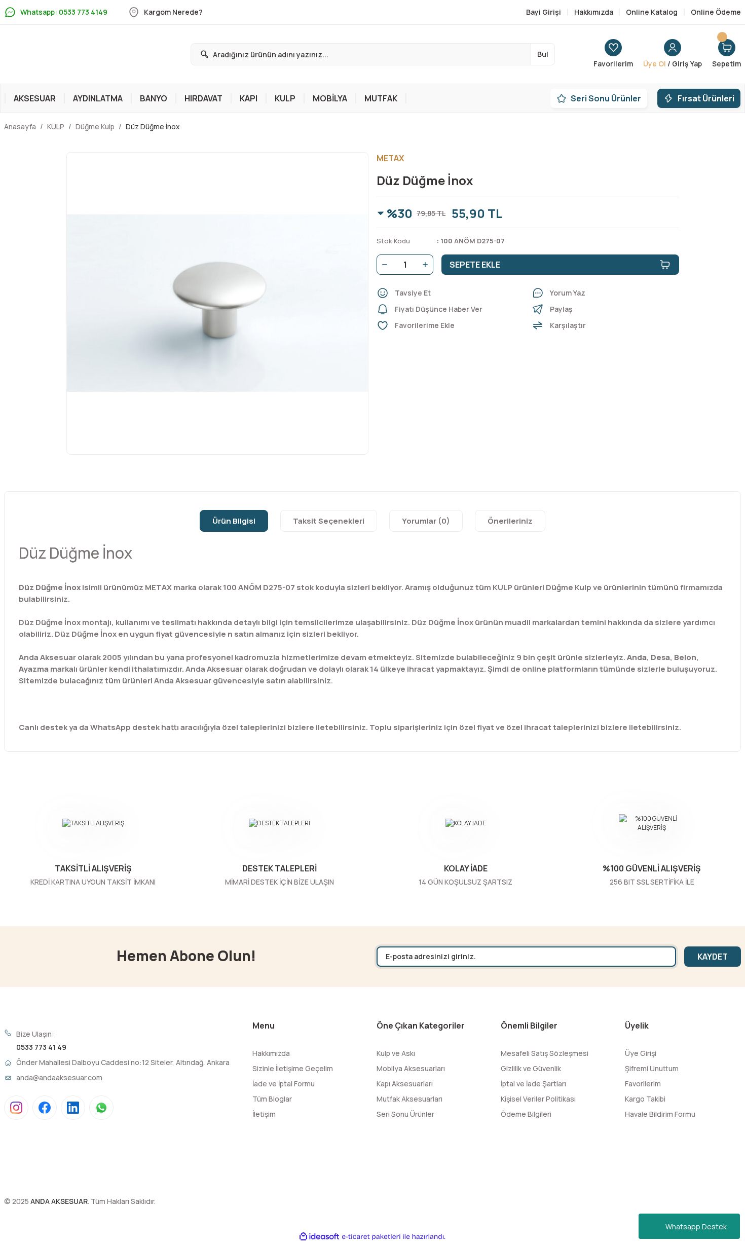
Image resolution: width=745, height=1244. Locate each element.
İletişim (264, 1114)
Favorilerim (643, 1083)
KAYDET (712, 956)
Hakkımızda (271, 1053)
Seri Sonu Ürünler (405, 1114)
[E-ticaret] (371, 1236)
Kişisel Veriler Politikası (538, 1099)
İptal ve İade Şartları (533, 1083)
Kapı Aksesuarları (405, 1083)
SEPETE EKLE (475, 264)
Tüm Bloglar (272, 1099)
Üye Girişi (640, 1053)
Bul (542, 54)
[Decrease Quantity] (383, 264)
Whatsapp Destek (696, 1226)
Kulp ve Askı (396, 1053)
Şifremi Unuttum (652, 1068)
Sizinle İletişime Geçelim (292, 1068)
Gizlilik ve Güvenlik (531, 1068)
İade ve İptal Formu (283, 1083)
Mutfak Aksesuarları (409, 1099)
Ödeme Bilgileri (526, 1114)
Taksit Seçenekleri (328, 521)
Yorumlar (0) (426, 521)
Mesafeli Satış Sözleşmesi (544, 1053)
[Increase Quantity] (427, 264)
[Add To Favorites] (450, 325)
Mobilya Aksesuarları (411, 1068)
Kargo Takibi (645, 1099)
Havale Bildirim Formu (660, 1114)
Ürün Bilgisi (233, 521)
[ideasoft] (319, 1236)
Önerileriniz (510, 521)
